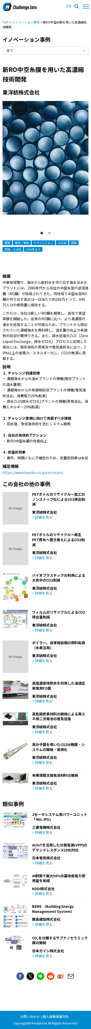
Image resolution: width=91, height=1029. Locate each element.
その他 (62, 243)
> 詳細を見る (42, 517)
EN (68, 6)
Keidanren (39, 1023)
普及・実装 (22, 243)
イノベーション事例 (25, 22)
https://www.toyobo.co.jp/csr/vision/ (33, 472)
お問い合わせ (30, 1016)
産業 (74, 243)
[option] (45, 162)
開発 (7, 243)
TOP (6, 22)
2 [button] (49, 233)
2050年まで (33, 249)
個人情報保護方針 (55, 1016)
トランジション (43, 243)
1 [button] (41, 233)
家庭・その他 (13, 249)
